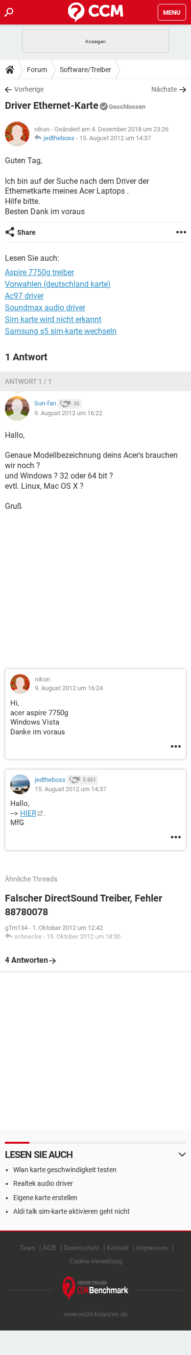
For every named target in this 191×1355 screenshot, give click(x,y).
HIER (28, 813)
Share (26, 232)
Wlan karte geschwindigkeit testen (65, 1170)
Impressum (152, 1248)
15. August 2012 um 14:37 (115, 138)
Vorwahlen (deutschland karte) (58, 284)
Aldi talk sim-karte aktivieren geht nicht (71, 1211)
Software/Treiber (85, 70)
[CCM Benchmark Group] (96, 1289)
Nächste (164, 89)
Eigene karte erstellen (45, 1198)
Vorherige (29, 89)
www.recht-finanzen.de (95, 1314)
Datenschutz (81, 1248)
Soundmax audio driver (45, 307)
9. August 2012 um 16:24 (69, 688)
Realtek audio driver (43, 1183)
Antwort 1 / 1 (28, 381)
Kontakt (118, 1248)
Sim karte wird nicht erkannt (53, 319)
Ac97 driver (24, 296)
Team (27, 1248)
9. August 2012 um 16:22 (68, 413)
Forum (37, 70)
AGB (49, 1248)
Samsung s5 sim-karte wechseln (61, 331)
